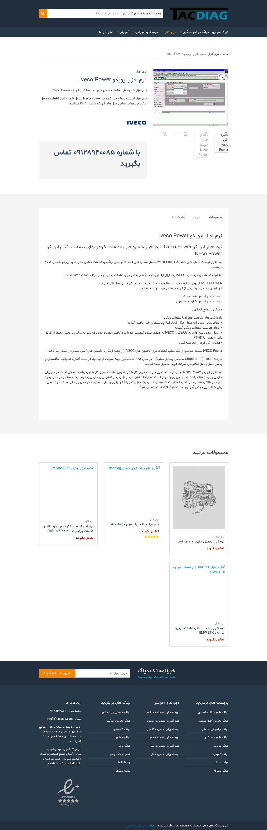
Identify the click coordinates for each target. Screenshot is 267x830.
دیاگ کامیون (220, 754)
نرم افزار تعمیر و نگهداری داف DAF (201, 541)
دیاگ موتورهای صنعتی (215, 729)
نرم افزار (170, 32)
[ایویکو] (137, 123)
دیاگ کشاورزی (121, 729)
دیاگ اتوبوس (220, 746)
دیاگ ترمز (124, 746)
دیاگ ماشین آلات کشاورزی (212, 721)
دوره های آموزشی (146, 32)
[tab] (215, 217)
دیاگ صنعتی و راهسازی (116, 712)
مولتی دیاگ (221, 763)
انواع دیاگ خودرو (120, 754)
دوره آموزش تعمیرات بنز (165, 746)
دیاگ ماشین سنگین (216, 738)
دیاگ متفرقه (221, 771)
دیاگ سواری (220, 32)
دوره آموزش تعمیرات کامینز (163, 729)
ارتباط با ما (106, 32)
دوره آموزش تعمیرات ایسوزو (163, 721)
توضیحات (215, 217)
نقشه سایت (123, 771)
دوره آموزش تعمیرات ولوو (164, 738)
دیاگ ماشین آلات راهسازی (212, 712)
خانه (225, 54)
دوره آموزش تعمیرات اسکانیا (162, 712)
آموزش (124, 32)
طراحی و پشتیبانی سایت (140, 826)
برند (197, 217)
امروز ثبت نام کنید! (57, 673)
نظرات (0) (178, 217)
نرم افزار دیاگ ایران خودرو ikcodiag (135, 524)
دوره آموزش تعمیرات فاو (165, 754)
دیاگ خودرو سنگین (196, 32)
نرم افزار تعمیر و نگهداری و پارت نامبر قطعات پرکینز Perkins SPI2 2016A (68, 528)
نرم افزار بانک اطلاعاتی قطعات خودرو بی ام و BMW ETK (199, 630)
